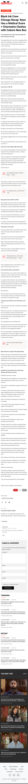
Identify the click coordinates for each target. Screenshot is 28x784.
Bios (6, 769)
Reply (3, 535)
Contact (21, 769)
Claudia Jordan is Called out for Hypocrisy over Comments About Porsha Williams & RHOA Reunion (13, 623)
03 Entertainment (5, 619)
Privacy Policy (19, 771)
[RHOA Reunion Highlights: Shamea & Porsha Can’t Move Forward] (14, 603)
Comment (4, 552)
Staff (22, 766)
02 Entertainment (5, 609)
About (4, 766)
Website (4, 578)
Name (4, 565)
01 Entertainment (5, 599)
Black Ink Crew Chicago (7, 498)
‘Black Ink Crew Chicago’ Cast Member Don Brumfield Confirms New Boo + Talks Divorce (13, 700)
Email (3, 571)
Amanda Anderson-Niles (6, 13)
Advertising (13, 769)
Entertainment (6, 10)
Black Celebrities (13, 766)
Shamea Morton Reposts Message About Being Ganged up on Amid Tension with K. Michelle (13, 660)
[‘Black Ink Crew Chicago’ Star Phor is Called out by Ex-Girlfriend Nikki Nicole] (14, 744)
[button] (26, 2)
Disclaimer (9, 771)
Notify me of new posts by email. (10, 584)
